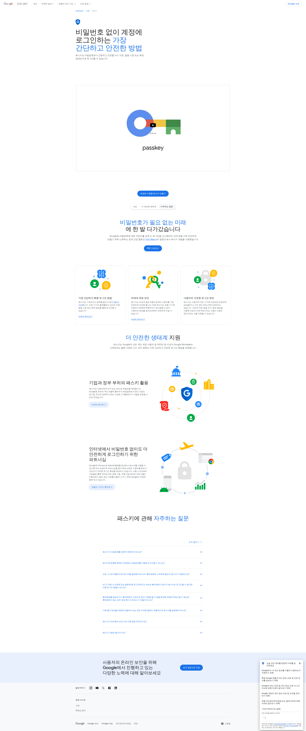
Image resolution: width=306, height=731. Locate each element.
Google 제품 (107, 723)
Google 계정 (294, 4)
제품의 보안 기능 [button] (66, 4)
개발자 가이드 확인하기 (102, 487)
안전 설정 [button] (84, 4)
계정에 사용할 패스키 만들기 (153, 193)
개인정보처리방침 (123, 723)
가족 (77, 706)
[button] (153, 128)
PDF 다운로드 (153, 248)
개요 (35, 4)
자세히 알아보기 (99, 404)
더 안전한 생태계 (148, 206)
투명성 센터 (81, 710)
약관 (136, 723)
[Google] (80, 723)
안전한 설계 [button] (46, 4)
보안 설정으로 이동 (191, 667)
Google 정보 (93, 723)
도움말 (227, 723)
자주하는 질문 (167, 206)
